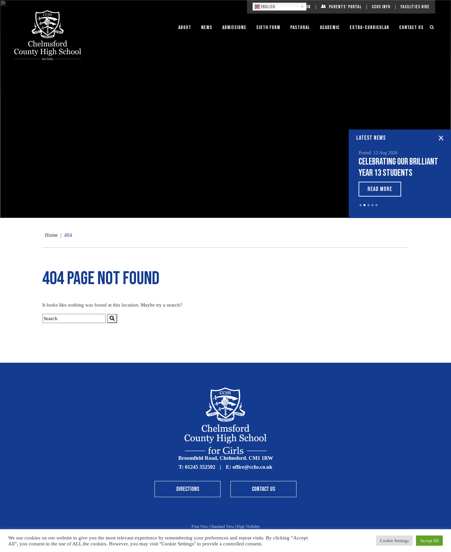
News (206, 27)
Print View (199, 526)
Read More (379, 189)
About (184, 27)
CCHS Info (381, 7)
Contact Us (411, 27)
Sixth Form (268, 27)
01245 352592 (200, 467)
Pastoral (300, 27)
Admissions (234, 27)
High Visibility (248, 526)
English (267, 7)
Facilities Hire (415, 7)
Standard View (222, 526)
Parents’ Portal (345, 7)
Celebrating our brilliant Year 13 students (398, 167)
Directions (187, 489)
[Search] (112, 318)
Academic (330, 27)
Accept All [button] (429, 540)
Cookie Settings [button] (394, 540)
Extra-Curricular (369, 27)
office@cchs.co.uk (252, 467)
